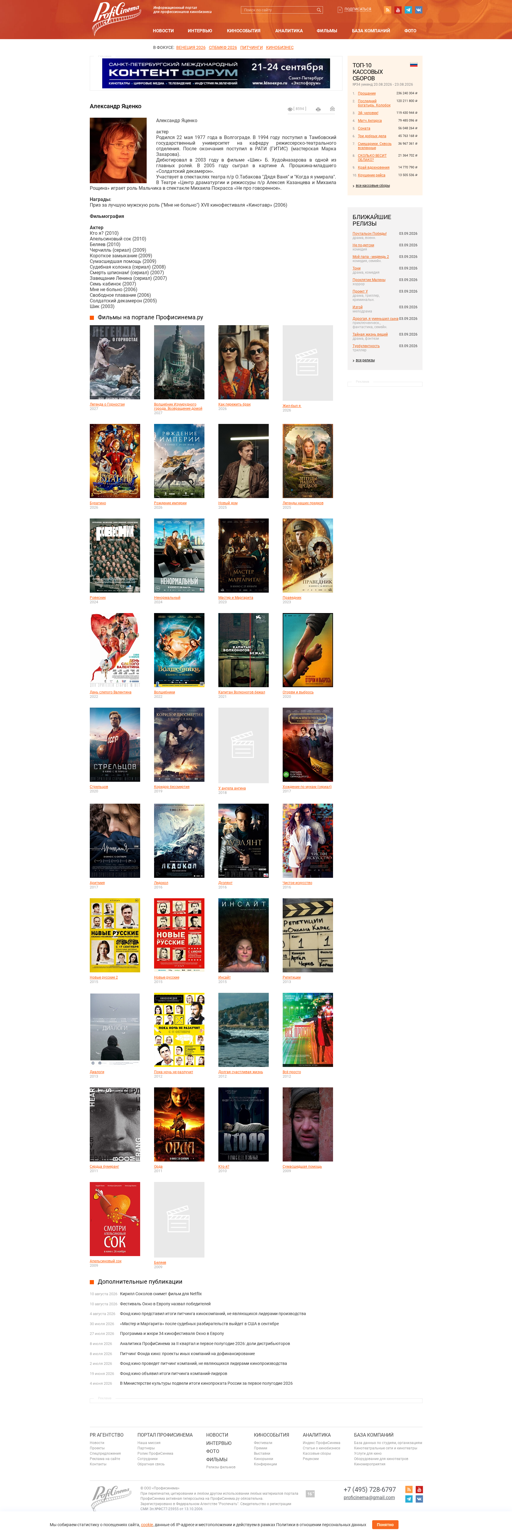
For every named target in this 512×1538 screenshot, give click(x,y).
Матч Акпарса (370, 121)
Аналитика (289, 30)
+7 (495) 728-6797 (370, 1489)
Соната (364, 128)
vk (418, 10)
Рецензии (311, 1459)
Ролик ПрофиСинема (155, 1453)
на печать (318, 109)
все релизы (365, 360)
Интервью (200, 30)
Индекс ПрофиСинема (321, 1443)
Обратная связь (151, 1464)
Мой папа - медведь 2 (371, 257)
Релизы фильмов (221, 1467)
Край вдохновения (374, 167)
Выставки (262, 1453)
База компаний (371, 30)
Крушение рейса (371, 175)
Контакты (98, 1464)
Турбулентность (366, 346)
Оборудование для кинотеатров (381, 1459)
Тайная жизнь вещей (370, 334)
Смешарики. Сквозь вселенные (375, 146)
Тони (357, 268)
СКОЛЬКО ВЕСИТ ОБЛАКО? (372, 158)
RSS (387, 10)
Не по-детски (363, 245)
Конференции (265, 1464)
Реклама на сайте (105, 1459)
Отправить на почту (332, 108)
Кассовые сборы (317, 1453)
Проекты (97, 1448)
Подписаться (358, 9)
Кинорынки (263, 1459)
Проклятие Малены (369, 280)
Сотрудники (147, 1459)
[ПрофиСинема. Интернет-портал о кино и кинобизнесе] (116, 12)
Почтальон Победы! (370, 234)
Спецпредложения (105, 1453)
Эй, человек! (368, 113)
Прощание (367, 93)
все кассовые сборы (373, 186)
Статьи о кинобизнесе (321, 1448)
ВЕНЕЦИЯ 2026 (191, 47)
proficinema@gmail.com (369, 1497)
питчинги (251, 47)
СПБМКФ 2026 (223, 47)
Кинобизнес (280, 47)
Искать (319, 10)
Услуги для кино (368, 1453)
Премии (260, 1448)
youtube (398, 10)
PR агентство (107, 1435)
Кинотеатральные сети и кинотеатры (385, 1448)
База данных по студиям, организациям (388, 1443)
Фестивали (263, 1443)
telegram (408, 10)
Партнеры (146, 1448)
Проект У (360, 291)
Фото (410, 30)
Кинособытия (243, 30)
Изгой (358, 307)
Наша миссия (149, 1443)
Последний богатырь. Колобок (374, 103)
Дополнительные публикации (140, 1281)
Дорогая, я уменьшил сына (376, 319)
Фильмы (327, 30)
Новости (163, 30)
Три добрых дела (372, 136)
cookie (147, 1524)
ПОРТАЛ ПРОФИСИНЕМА (165, 1435)
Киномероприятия (369, 1464)
